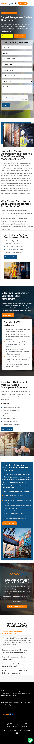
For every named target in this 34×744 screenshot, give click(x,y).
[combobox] (3, 59)
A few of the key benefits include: (15, 491)
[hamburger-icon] (31, 3)
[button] (15, 3)
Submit (6, 105)
